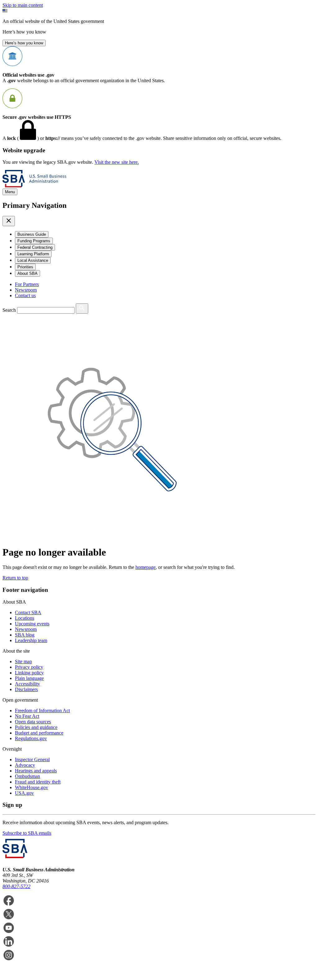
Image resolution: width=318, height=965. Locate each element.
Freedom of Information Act (42, 710)
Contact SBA (28, 612)
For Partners (27, 284)
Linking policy (29, 672)
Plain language (29, 678)
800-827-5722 (16, 886)
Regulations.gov (31, 738)
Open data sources (33, 721)
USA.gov (24, 793)
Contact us (25, 295)
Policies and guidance (36, 727)
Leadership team (31, 640)
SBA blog (24, 634)
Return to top (15, 577)
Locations (24, 618)
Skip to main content (22, 5)
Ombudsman (27, 776)
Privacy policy (29, 667)
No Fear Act (27, 716)
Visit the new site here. (116, 162)
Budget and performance (39, 732)
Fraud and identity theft (38, 781)
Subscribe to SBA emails (26, 833)
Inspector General (32, 759)
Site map (23, 661)
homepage (145, 567)
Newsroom (26, 290)
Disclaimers (26, 689)
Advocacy (25, 765)
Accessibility (27, 683)
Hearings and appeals (36, 770)
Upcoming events (32, 623)
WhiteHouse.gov (31, 787)
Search (9, 310)
